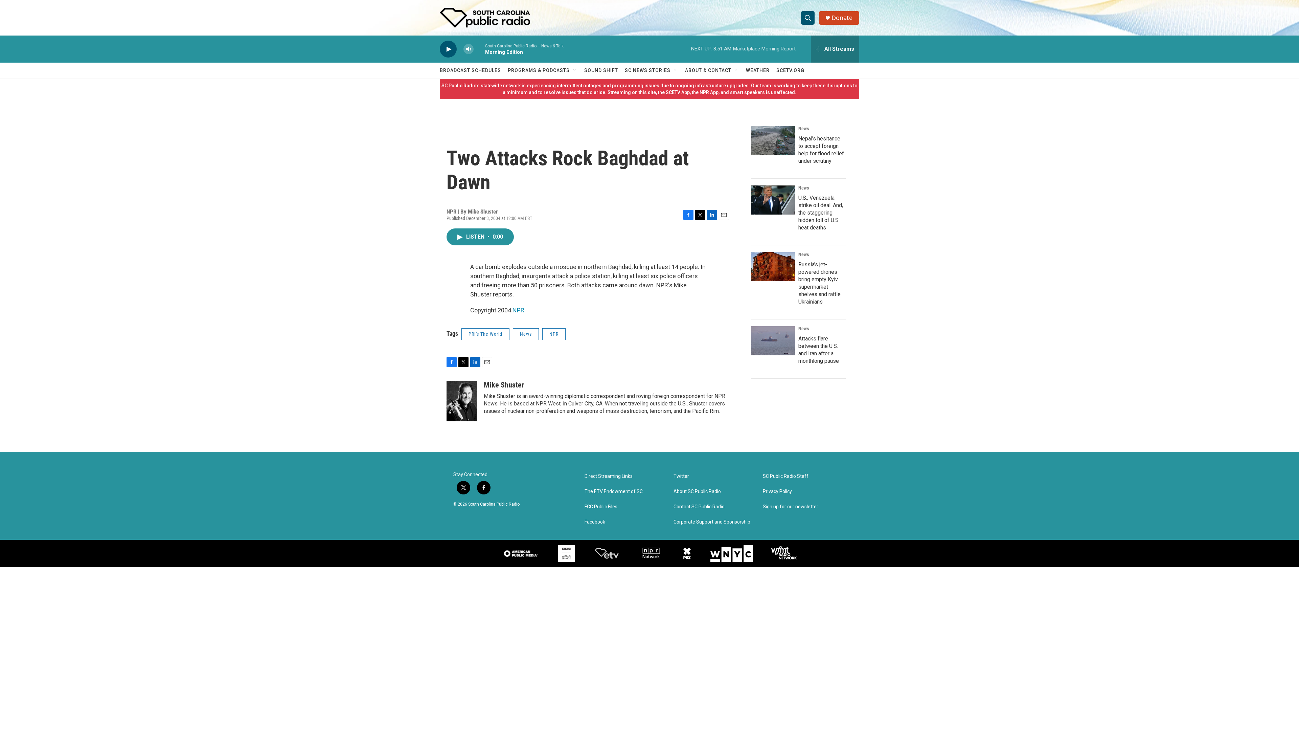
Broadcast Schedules (470, 70)
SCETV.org (790, 70)
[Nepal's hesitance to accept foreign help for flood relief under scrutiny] (773, 140)
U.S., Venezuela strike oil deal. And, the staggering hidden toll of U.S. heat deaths (820, 213)
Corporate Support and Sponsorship (712, 522)
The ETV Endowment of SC (614, 491)
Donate (841, 17)
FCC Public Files (601, 506)
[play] (448, 49)
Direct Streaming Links (609, 476)
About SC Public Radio (697, 491)
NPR (518, 310)
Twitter (681, 476)
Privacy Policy (777, 491)
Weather (758, 70)
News (526, 334)
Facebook (595, 522)
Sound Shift (601, 70)
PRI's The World (485, 334)
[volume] (468, 49)
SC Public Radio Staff (785, 476)
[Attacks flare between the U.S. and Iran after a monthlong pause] (773, 340)
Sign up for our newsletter (790, 506)
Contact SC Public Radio (699, 506)
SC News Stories (647, 70)
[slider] (479, 48)
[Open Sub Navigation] (574, 70)
